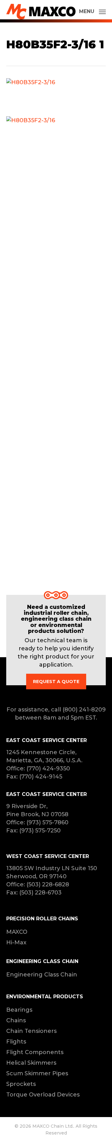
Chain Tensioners (31, 1031)
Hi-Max (16, 942)
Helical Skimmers (31, 1062)
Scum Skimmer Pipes (37, 1073)
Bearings (19, 1009)
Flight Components (34, 1052)
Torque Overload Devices (43, 1094)
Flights (16, 1041)
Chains (16, 1020)
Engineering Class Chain (41, 974)
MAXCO (16, 931)
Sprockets (21, 1084)
